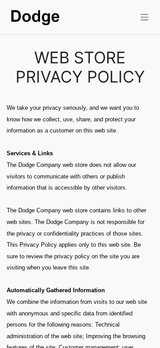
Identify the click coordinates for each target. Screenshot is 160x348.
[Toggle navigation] (145, 17)
